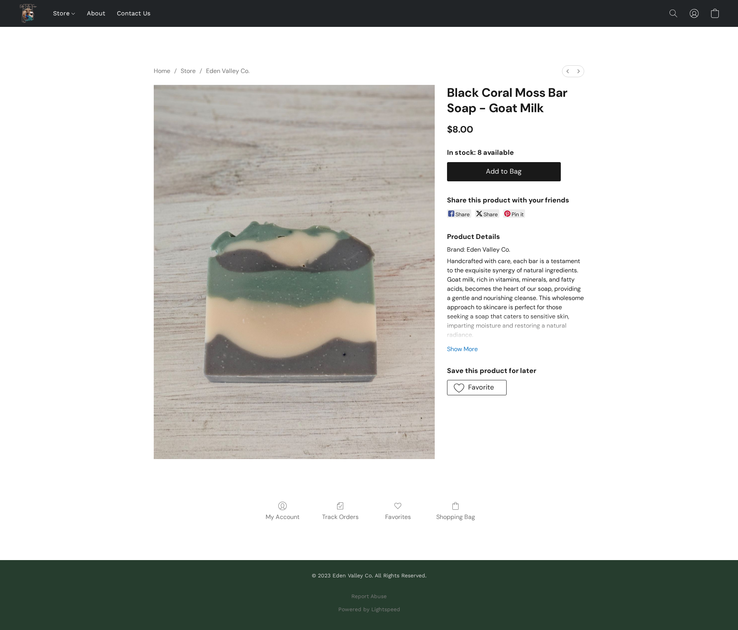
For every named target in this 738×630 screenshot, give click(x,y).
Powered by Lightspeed (369, 609)
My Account (282, 517)
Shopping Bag (455, 517)
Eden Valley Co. (227, 71)
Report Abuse (369, 596)
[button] (28, 13)
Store (62, 13)
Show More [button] (462, 349)
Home (162, 71)
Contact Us (133, 13)
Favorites (398, 517)
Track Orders (340, 517)
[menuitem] (567, 71)
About (96, 13)
